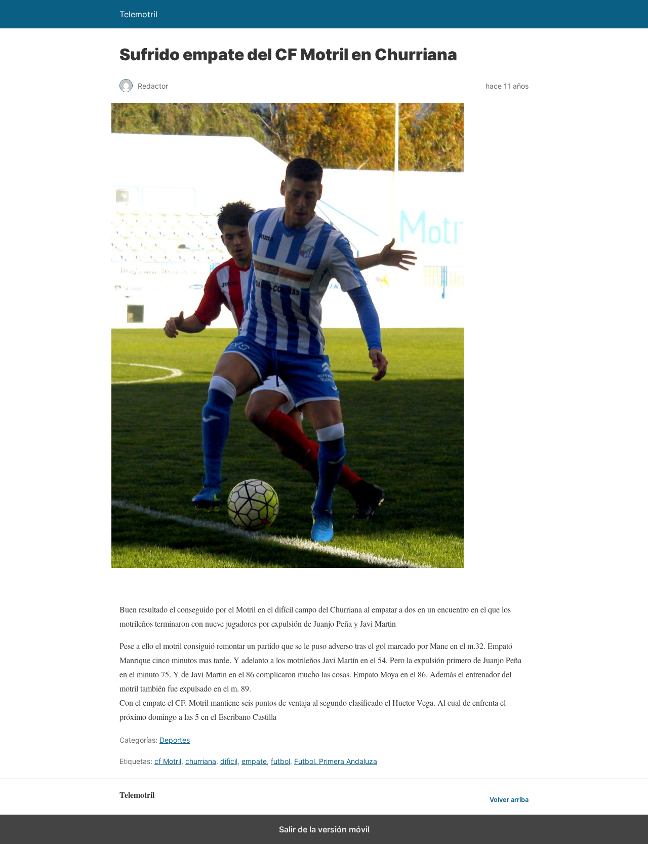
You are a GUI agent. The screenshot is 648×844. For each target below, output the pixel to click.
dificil (228, 761)
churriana (200, 761)
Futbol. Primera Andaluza (335, 761)
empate (254, 761)
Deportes (174, 740)
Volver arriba (509, 799)
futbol (280, 761)
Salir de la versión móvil (324, 829)
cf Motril (167, 761)
